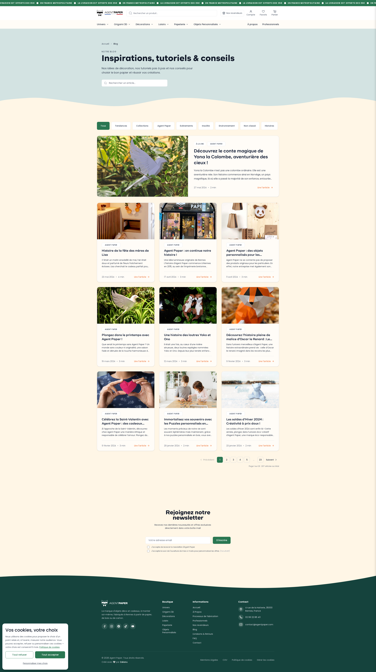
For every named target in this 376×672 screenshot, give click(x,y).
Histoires (269, 125)
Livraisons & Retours (203, 633)
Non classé (250, 125)
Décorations (168, 616)
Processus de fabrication (205, 616)
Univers (166, 607)
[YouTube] (133, 626)
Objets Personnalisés (169, 631)
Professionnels (270, 24)
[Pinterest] (119, 626)
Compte (250, 14)
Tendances (121, 125)
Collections (142, 125)
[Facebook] (105, 626)
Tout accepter (50, 654)
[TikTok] (126, 626)
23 (260, 459)
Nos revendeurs (234, 13)
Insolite (206, 125)
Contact (197, 642)
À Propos (197, 611)
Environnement (227, 125)
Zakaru (123, 662)
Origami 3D (168, 611)
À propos (252, 24)
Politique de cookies (242, 659)
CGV (225, 659)
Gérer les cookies (265, 659)
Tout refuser (19, 654)
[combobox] (171, 13)
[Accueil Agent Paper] (127, 603)
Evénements (186, 125)
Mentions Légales (209, 659)
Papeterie (167, 625)
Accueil (105, 43)
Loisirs (165, 620)
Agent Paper (164, 125)
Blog (195, 629)
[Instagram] (112, 626)
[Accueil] (110, 13)
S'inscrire (221, 540)
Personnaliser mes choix (35, 663)
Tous (103, 125)
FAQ (195, 638)
